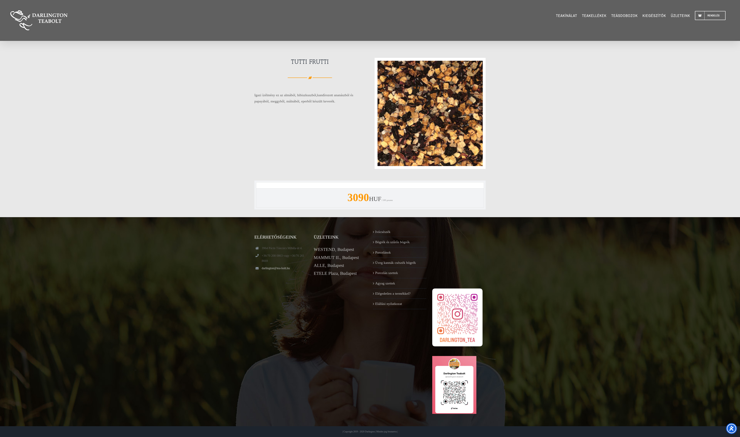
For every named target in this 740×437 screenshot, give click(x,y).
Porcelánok (383, 252)
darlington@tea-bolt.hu (276, 268)
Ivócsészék (382, 232)
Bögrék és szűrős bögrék (392, 242)
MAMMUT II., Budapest (336, 257)
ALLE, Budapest (329, 265)
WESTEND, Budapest (334, 249)
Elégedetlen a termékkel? (392, 293)
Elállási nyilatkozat (388, 304)
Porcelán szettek (386, 273)
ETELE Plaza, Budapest (335, 273)
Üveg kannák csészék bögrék (395, 263)
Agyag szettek (385, 283)
